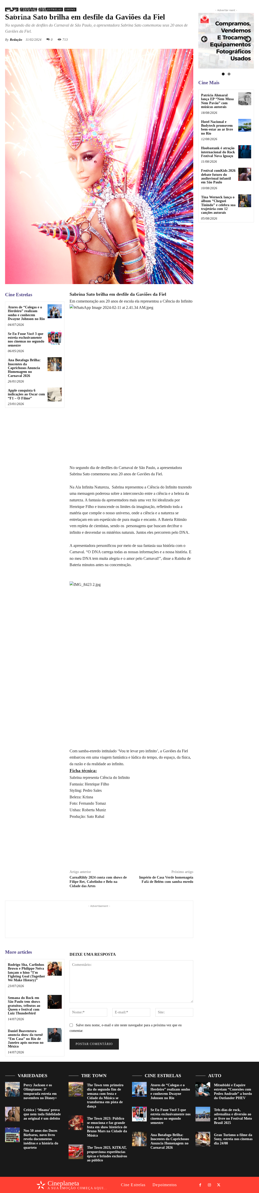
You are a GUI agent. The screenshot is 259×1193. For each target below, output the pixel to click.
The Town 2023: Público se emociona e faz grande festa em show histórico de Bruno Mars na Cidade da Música (107, 1127)
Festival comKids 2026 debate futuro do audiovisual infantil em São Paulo (218, 176)
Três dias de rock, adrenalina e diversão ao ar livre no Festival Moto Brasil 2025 (233, 1116)
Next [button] (247, 39)
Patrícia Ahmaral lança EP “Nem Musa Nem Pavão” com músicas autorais (217, 101)
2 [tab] (229, 74)
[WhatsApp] (152, 853)
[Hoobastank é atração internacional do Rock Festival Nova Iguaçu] (244, 151)
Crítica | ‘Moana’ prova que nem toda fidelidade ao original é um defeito (42, 1114)
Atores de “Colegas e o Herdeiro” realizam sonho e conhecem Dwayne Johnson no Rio (26, 313)
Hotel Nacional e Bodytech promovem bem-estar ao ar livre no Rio (217, 127)
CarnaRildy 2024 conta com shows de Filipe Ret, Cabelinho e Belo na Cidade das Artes (98, 882)
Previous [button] (204, 39)
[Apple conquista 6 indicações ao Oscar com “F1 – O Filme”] (54, 394)
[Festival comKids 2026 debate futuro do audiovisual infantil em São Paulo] (244, 174)
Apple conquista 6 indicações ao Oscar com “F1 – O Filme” (26, 394)
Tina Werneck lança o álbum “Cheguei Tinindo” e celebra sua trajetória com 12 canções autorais (218, 205)
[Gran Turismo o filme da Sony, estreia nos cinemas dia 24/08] (203, 1139)
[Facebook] (228, 11)
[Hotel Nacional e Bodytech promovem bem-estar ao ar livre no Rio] (244, 125)
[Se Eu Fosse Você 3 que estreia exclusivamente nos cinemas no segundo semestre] (54, 338)
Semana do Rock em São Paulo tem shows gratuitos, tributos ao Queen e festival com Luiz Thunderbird (24, 1005)
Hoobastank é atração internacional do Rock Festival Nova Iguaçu (218, 152)
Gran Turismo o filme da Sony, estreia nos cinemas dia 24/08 (233, 1139)
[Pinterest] (176, 39)
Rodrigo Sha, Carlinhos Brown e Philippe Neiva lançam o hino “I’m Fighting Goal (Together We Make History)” (26, 972)
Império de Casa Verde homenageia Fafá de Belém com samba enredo (166, 880)
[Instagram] (237, 11)
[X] (246, 11)
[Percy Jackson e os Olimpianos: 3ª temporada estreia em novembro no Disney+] (12, 1089)
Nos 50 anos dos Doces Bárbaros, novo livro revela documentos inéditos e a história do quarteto (41, 1139)
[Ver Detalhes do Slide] (226, 41)
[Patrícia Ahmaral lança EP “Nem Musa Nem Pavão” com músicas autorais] (244, 98)
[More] (188, 39)
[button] (216, 11)
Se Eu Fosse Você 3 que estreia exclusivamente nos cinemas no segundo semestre (26, 339)
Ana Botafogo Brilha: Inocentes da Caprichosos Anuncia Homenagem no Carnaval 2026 (24, 368)
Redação (16, 39)
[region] (226, 41)
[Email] (164, 853)
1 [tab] (223, 74)
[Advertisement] (99, 920)
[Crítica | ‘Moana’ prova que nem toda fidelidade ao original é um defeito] (12, 1114)
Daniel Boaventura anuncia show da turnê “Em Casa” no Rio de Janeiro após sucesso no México (26, 1039)
